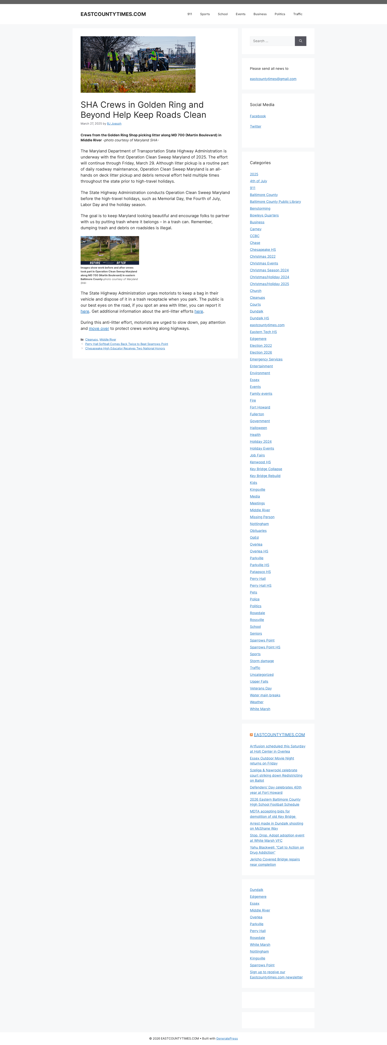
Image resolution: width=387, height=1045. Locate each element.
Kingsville (257, 490)
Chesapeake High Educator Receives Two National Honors (125, 348)
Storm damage (262, 661)
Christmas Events (264, 263)
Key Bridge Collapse (266, 469)
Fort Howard (260, 407)
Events (241, 14)
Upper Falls (259, 681)
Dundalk (256, 311)
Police (255, 599)
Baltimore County (264, 195)
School (223, 14)
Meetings (257, 503)
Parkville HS (259, 565)
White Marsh (260, 709)
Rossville (257, 620)
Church (255, 291)
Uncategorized (262, 675)
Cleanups (91, 339)
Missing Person (262, 517)
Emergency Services (266, 359)
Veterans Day (261, 688)
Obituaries (258, 531)
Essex (254, 380)
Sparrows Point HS (265, 647)
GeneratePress (227, 1038)
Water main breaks (265, 695)
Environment (260, 373)
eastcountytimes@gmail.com (273, 79)
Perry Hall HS (261, 585)
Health (255, 435)
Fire (253, 400)
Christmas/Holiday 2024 (269, 277)
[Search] (300, 41)
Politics (280, 14)
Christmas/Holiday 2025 (269, 284)
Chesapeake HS (263, 250)
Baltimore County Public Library (275, 202)
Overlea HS (259, 551)
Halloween (258, 428)
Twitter (255, 126)
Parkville (256, 558)
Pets (253, 592)
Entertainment (261, 366)
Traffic (297, 14)
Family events (261, 394)
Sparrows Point (262, 640)
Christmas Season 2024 (269, 270)
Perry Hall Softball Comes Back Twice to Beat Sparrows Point (126, 344)
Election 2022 (261, 346)
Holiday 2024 (261, 442)
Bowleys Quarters (264, 215)
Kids (253, 483)
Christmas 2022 (263, 256)
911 (189, 14)
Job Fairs (257, 455)
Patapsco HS (260, 572)
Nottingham (259, 524)
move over (99, 328)
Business (260, 14)
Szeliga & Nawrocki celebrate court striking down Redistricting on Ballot (276, 775)
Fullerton (257, 414)
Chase (255, 243)
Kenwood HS (260, 462)
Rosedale (257, 613)
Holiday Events (262, 448)
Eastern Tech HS (263, 332)
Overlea (256, 544)
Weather (256, 702)
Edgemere (258, 339)
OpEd (254, 538)
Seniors (256, 633)
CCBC (254, 236)
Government (260, 421)
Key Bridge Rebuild (265, 476)
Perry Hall (258, 579)
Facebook (258, 116)
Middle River (108, 339)
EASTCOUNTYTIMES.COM (113, 14)
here (85, 311)
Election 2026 (261, 352)
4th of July (258, 181)
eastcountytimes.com (267, 325)
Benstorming (260, 208)
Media (255, 496)
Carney (255, 229)
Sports (205, 14)
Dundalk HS (259, 318)
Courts (255, 304)
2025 (254, 174)
